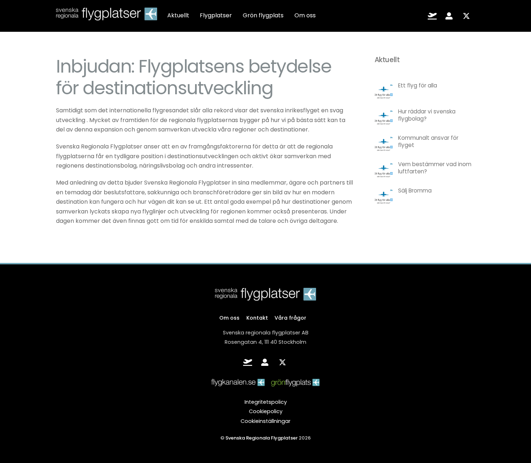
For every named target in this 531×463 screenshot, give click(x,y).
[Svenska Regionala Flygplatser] (106, 16)
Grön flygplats (263, 15)
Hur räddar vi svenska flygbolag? (427, 115)
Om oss (305, 15)
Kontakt (257, 317)
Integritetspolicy (266, 402)
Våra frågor (290, 317)
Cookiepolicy (265, 411)
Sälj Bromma (415, 190)
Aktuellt (178, 15)
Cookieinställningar (265, 421)
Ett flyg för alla (417, 85)
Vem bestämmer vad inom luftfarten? (434, 168)
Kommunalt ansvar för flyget (428, 141)
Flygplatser (216, 15)
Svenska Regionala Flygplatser (261, 437)
